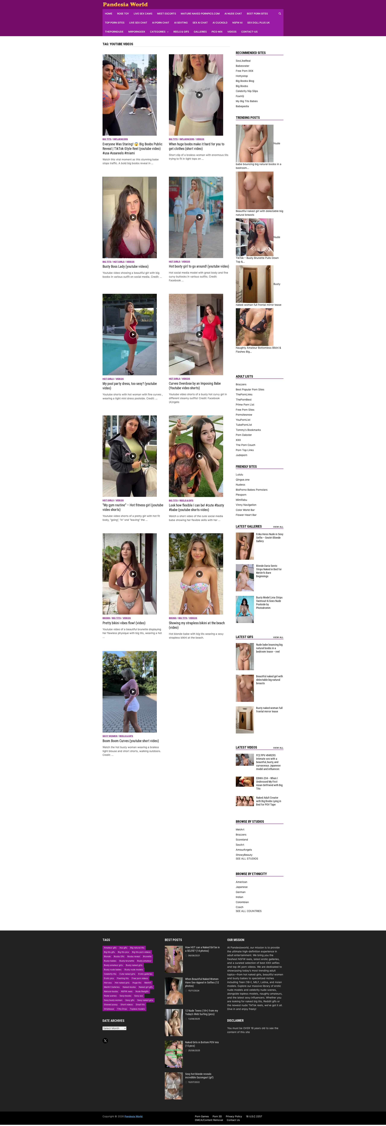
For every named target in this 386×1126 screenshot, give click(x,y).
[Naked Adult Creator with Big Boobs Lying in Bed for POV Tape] (245, 797)
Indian (239, 897)
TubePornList (244, 424)
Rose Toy (123, 13)
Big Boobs (242, 86)
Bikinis (106, 618)
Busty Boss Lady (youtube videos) (126, 267)
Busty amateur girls (113, 965)
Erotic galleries (145, 974)
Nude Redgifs (142, 991)
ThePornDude (114, 31)
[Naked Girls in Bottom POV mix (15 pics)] (174, 1042)
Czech (239, 907)
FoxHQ (240, 96)
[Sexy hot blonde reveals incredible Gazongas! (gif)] (174, 1074)
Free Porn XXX (244, 70)
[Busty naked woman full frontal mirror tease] (245, 708)
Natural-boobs (111, 991)
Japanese (242, 886)
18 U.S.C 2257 (254, 1116)
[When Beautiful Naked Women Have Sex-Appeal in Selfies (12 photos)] (174, 979)
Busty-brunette (126, 961)
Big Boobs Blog (245, 80)
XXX (238, 440)
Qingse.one (243, 479)
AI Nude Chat (233, 13)
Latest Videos (246, 747)
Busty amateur (144, 961)
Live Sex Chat (138, 22)
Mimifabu (241, 499)
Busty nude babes (112, 969)
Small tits (140, 1004)
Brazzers (241, 384)
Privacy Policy (234, 1116)
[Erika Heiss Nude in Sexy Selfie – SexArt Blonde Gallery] (245, 534)
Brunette (147, 956)
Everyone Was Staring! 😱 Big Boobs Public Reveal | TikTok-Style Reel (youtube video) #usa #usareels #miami (132, 148)
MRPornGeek (136, 31)
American (241, 881)
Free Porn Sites (245, 409)
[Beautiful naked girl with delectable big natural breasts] (245, 676)
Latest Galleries (249, 526)
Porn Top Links (245, 450)
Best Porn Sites (257, 13)
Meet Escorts (166, 13)
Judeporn (241, 455)
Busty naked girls (134, 965)
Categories (157, 31)
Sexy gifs (129, 1000)
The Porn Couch (245, 444)
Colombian (242, 902)
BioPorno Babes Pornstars (251, 489)
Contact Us (233, 1119)
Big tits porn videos (141, 952)
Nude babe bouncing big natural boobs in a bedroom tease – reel (269, 648)
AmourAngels (244, 849)
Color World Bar (245, 509)
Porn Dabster (244, 434)
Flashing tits (123, 978)
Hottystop (242, 75)
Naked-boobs (129, 987)
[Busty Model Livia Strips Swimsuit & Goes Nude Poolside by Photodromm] (245, 597)
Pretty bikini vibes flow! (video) (124, 623)
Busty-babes (110, 961)
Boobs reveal (133, 956)
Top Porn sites (114, 22)
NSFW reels (126, 991)
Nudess (240, 484)
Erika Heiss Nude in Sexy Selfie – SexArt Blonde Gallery (269, 538)
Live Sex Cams (143, 13)
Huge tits (137, 982)
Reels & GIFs (181, 31)
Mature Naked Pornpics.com (200, 13)
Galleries (200, 31)
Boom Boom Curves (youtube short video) (131, 741)
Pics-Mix (217, 31)
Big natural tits (137, 947)
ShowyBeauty (244, 854)
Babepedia (242, 106)
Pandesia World (133, 1116)
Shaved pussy (110, 1004)
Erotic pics (109, 978)
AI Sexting (181, 22)
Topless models (137, 1009)
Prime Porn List (245, 404)
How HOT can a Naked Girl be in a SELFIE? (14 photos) (202, 949)
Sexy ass (138, 996)
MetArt (240, 829)
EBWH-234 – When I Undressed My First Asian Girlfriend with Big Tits (269, 783)
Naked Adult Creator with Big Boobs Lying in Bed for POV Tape (268, 801)
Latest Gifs (244, 637)
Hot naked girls (122, 982)
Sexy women (110, 736)
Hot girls (118, 261)
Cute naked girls (127, 974)
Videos (231, 31)
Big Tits (107, 139)
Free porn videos (140, 978)
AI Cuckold (220, 22)
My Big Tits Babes (247, 101)
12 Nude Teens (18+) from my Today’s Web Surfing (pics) (201, 1012)
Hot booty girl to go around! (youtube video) (199, 266)
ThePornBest (244, 399)
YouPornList (243, 419)
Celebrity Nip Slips (247, 91)
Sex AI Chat (200, 22)
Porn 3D (217, 1116)
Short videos (127, 1004)
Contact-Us (249, 31)
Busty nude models (134, 969)
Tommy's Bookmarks (248, 429)
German (240, 892)
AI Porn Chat (160, 22)
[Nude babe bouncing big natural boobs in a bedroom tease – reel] (245, 644)
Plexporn (241, 494)
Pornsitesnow (244, 414)
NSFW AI (237, 22)
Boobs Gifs (119, 956)
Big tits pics (123, 952)
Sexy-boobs (125, 996)
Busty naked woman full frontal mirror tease (269, 709)
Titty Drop (122, 1009)
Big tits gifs (109, 952)
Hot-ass (108, 982)
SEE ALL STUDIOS (247, 858)
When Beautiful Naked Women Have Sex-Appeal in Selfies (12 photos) (202, 982)
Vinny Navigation (246, 504)
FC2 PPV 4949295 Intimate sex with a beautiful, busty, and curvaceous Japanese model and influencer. (268, 762)
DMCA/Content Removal (209, 1119)
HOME (108, 13)
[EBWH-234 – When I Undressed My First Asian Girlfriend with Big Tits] (245, 778)
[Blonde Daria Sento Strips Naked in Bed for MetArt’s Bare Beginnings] (245, 566)
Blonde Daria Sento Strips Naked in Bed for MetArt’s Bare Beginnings (269, 571)
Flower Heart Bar (246, 514)
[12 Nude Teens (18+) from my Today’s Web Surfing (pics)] (174, 1010)
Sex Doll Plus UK (258, 22)
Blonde (107, 956)
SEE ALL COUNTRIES (249, 911)
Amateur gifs (110, 947)
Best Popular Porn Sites (250, 389)
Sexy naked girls (145, 1000)
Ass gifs (123, 947)
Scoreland (242, 839)
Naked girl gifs (146, 987)
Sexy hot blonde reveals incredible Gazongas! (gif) (199, 1075)
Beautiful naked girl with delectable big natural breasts (269, 680)
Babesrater (242, 65)
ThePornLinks (244, 394)
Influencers (120, 139)
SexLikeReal (243, 60)
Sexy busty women (113, 1000)
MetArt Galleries (112, 987)
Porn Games (202, 1116)
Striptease (109, 1009)
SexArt (240, 844)
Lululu (239, 474)
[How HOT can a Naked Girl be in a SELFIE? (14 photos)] (174, 947)
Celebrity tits (110, 974)
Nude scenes (110, 996)
